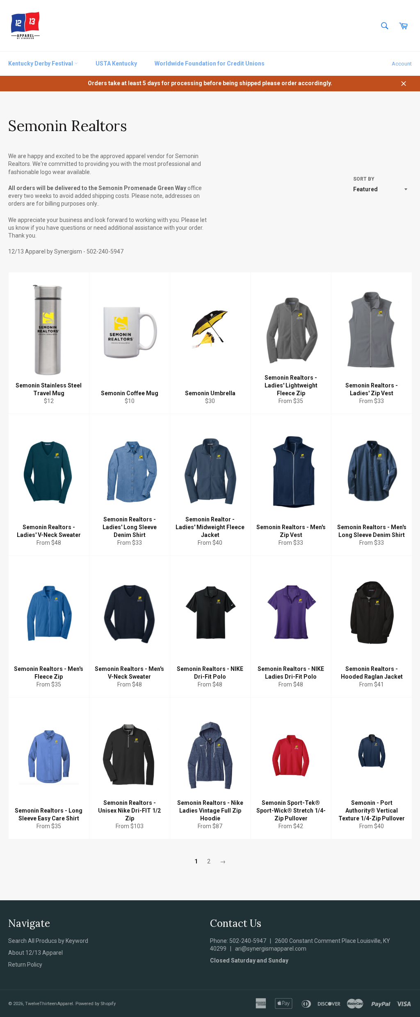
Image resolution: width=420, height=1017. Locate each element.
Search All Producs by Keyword (48, 941)
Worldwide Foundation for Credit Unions (210, 63)
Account (402, 64)
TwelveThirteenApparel (49, 1003)
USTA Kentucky (116, 63)
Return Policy (25, 964)
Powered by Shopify (95, 1003)
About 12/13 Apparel (35, 952)
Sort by (363, 179)
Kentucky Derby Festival (41, 63)
